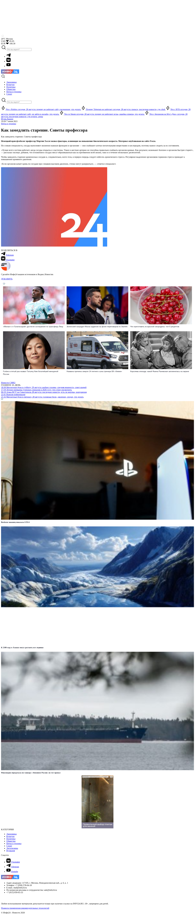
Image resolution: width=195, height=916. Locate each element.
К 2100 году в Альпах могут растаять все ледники (22, 648)
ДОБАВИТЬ (6, 279)
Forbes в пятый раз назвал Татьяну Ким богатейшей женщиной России (30, 372)
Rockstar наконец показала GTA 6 (15, 522)
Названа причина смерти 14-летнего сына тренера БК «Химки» (94, 371)
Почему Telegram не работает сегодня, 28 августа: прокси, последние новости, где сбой (125, 109)
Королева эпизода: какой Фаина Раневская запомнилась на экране (159, 371)
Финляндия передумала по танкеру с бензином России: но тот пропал (30, 773)
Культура (10, 836)
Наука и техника (8, 124)
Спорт (9, 846)
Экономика (11, 834)
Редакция (10, 851)
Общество (11, 841)
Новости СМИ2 (8, 383)
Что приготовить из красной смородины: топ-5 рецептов (154, 326)
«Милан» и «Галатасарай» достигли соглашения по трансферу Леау (33, 326)
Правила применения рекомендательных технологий (25, 908)
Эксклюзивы (12, 848)
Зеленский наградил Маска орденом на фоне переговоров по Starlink (97, 326)
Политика (10, 839)
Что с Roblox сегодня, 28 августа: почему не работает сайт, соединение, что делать (43, 109)
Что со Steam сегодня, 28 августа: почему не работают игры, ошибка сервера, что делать (104, 114)
